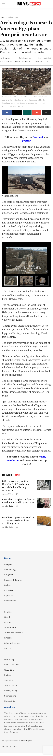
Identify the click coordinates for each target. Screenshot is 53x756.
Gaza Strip (9, 670)
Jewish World (10, 627)
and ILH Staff (6, 61)
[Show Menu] (3, 4)
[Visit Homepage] (28, 4)
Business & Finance (13, 580)
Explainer (8, 595)
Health (7, 617)
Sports (7, 648)
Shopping (8, 680)
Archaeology (12, 17)
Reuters (6, 58)
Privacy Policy (10, 690)
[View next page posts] (29, 539)
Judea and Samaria (13, 632)
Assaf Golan (9, 494)
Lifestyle (8, 638)
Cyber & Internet (12, 643)
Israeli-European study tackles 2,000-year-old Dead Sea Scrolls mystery (18, 520)
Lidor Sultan (9, 506)
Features (8, 612)
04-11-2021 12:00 (22, 61)
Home (2, 17)
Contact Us (9, 701)
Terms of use (10, 685)
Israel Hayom (26, 741)
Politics (7, 675)
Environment (10, 600)
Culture (7, 585)
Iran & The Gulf (11, 664)
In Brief (7, 622)
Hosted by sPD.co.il (10, 746)
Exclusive (8, 590)
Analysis (8, 564)
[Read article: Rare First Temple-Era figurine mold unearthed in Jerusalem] (44, 503)
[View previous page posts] (24, 539)
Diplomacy (9, 659)
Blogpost (8, 574)
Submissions (10, 696)
